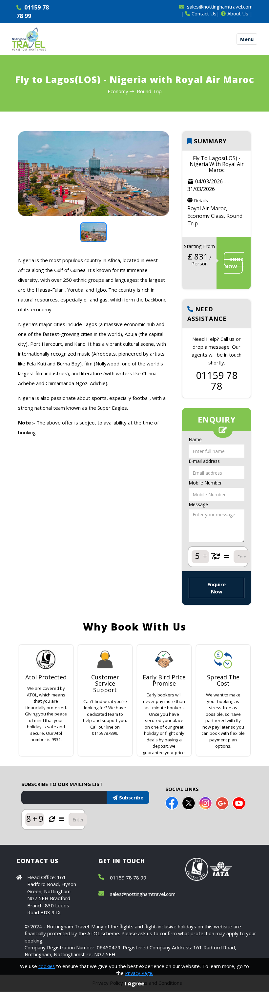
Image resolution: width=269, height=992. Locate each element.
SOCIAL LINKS (182, 789)
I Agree (134, 983)
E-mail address (204, 461)
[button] (29, 195)
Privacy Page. (139, 973)
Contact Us (204, 13)
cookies (46, 966)
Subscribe (131, 797)
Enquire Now (216, 587)
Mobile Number (205, 483)
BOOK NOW (234, 262)
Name (195, 439)
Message (198, 504)
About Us (237, 13)
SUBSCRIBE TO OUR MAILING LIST (62, 784)
